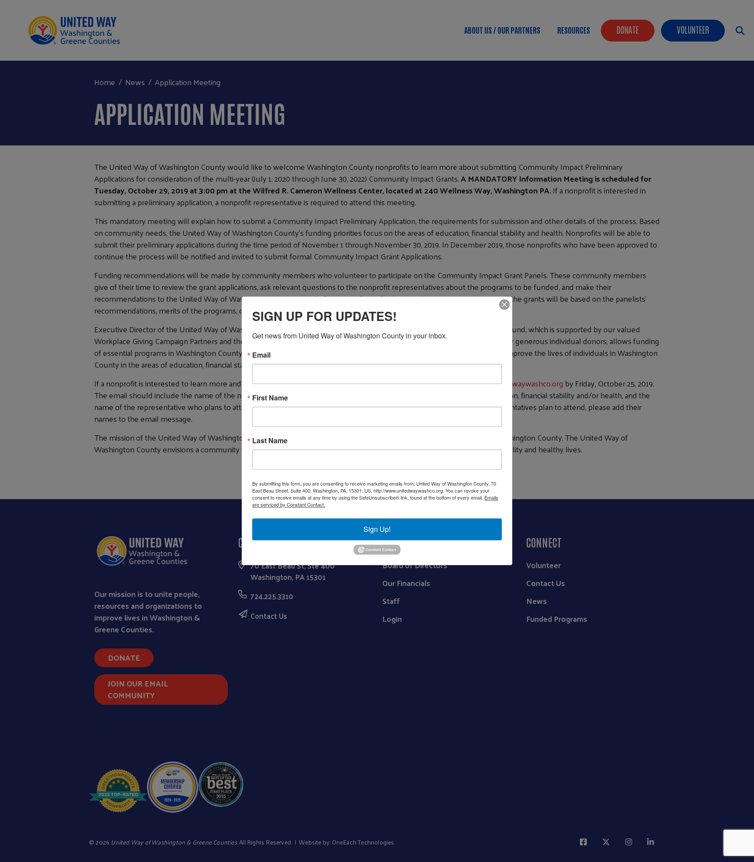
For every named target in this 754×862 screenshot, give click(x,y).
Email (261, 355)
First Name (270, 397)
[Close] (504, 304)
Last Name (270, 440)
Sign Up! (377, 529)
